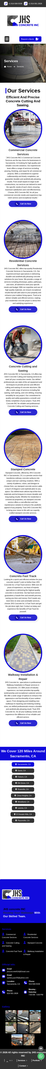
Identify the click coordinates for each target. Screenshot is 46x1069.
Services (21, 1060)
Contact (22, 1066)
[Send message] (41, 1056)
